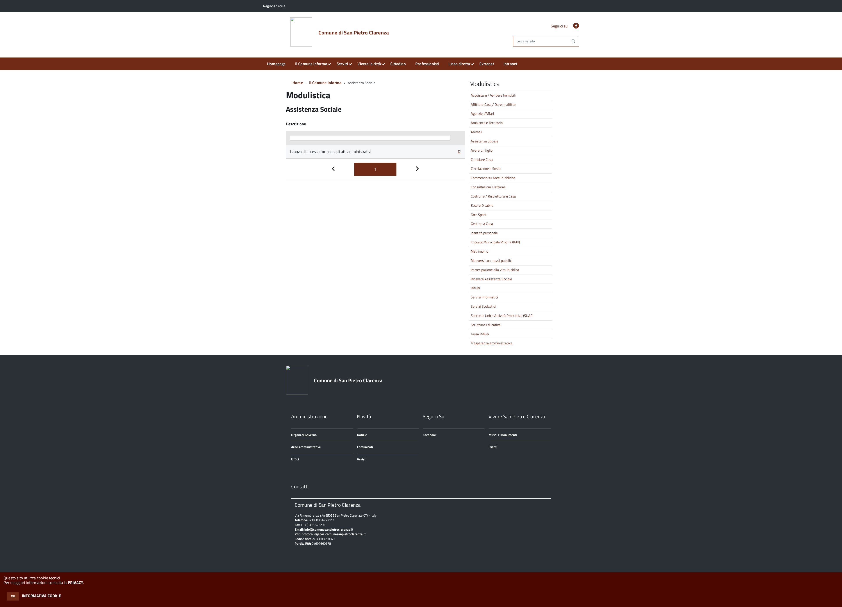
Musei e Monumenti (503, 434)
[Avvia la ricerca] (573, 41)
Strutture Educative (486, 324)
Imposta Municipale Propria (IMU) (495, 242)
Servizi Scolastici (483, 306)
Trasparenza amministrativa (491, 343)
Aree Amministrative (306, 446)
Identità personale (484, 232)
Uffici (295, 459)
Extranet (486, 64)
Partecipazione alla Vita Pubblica (495, 269)
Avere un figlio (481, 150)
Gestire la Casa (482, 223)
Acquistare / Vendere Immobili (493, 95)
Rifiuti (475, 288)
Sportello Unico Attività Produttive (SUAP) (502, 315)
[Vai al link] (459, 151)
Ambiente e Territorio (487, 122)
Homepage (276, 64)
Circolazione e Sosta (486, 168)
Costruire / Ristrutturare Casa (493, 196)
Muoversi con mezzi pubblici (491, 260)
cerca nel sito (526, 41)
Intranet (510, 64)
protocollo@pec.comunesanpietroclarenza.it (334, 534)
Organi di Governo (304, 434)
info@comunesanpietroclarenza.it (328, 529)
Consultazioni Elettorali (488, 187)
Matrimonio (479, 251)
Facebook (430, 434)
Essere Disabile (482, 205)
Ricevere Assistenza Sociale (491, 279)
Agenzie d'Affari (482, 113)
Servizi (342, 64)
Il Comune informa (311, 64)
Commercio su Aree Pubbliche (493, 177)
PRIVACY (75, 582)
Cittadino (398, 64)
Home (298, 83)
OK (13, 596)
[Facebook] (576, 26)
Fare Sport (478, 214)
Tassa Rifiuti (480, 334)
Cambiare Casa (482, 159)
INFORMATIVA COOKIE (41, 596)
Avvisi (361, 459)
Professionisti (427, 64)
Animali (476, 132)
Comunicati (365, 446)
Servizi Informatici (484, 297)
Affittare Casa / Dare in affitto (493, 104)
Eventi (493, 446)
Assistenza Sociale (484, 141)
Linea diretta (459, 64)
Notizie (362, 434)
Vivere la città (369, 64)
